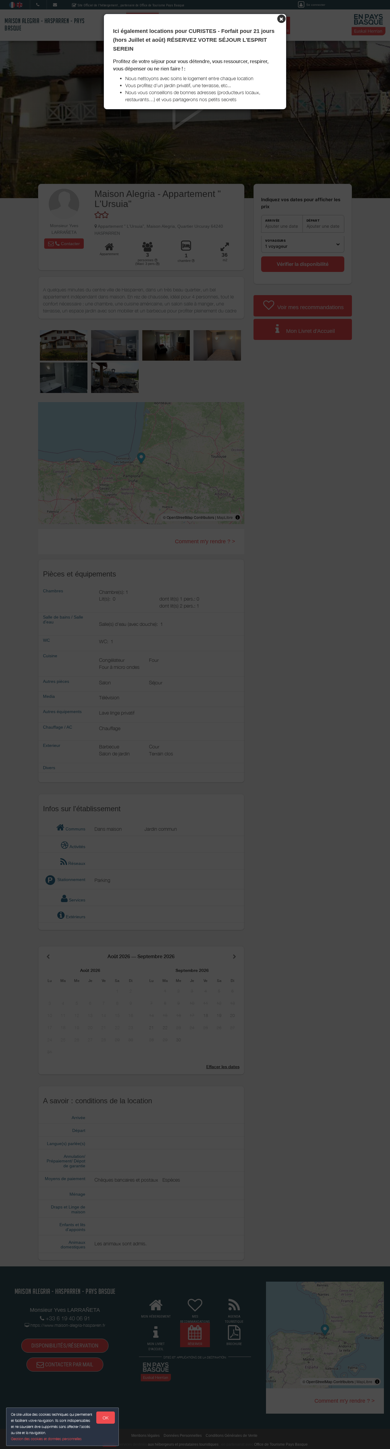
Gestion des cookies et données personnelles (46, 1439)
